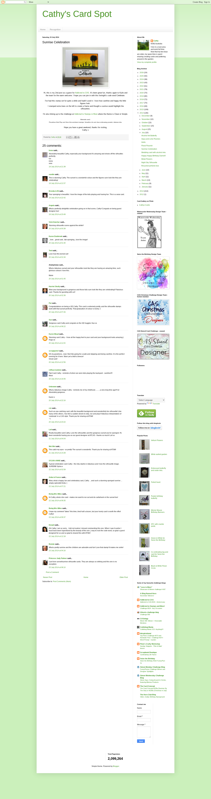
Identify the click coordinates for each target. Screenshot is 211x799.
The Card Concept (147, 686)
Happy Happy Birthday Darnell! (153, 156)
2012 (142, 194)
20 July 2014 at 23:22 (57, 422)
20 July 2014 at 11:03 (57, 343)
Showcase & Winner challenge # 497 (152, 589)
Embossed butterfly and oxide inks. (158, 469)
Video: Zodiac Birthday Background (152, 697)
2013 (142, 191)
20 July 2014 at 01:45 (57, 279)
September (146, 126)
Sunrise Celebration (149, 149)
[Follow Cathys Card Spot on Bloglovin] (149, 429)
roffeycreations (55, 370)
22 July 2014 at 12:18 (57, 536)
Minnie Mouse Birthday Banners (157, 511)
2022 (142, 86)
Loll (50, 430)
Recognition (55, 29)
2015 (142, 109)
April (144, 177)
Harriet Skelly (54, 286)
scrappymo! (54, 351)
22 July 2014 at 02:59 (57, 470)
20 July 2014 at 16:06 (57, 379)
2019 (142, 96)
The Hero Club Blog (148, 695)
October (145, 123)
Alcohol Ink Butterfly (149, 136)
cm (50, 408)
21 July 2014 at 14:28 (57, 453)
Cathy (156, 41)
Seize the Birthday (147, 659)
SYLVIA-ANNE (54, 461)
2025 (142, 76)
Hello (143, 142)
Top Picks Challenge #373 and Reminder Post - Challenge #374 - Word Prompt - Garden (152, 638)
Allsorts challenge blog (149, 612)
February (145, 183)
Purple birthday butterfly (157, 497)
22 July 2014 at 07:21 (57, 486)
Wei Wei (52, 446)
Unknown (52, 387)
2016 (142, 106)
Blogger (116, 766)
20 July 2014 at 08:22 (57, 326)
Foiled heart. (156, 482)
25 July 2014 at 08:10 (57, 567)
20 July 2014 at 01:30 (57, 243)
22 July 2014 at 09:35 (57, 501)
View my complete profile (147, 62)
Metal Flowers (146, 159)
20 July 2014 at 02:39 (57, 295)
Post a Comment (52, 572)
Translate (156, 404)
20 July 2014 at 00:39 (57, 229)
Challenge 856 (145, 614)
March (144, 180)
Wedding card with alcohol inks (153, 152)
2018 (142, 99)
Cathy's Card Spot (77, 14)
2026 (142, 73)
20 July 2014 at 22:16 (57, 400)
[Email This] (67, 137)
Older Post (124, 577)
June (144, 170)
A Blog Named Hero (148, 594)
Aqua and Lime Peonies (150, 139)
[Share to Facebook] (75, 137)
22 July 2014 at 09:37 (57, 517)
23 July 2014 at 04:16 (57, 551)
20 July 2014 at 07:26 (57, 312)
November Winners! (147, 596)
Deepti (51, 525)
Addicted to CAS (82, 93)
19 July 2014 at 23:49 (57, 214)
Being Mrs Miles (55, 494)
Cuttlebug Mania (146, 627)
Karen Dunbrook (55, 236)
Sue (50, 320)
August (145, 129)
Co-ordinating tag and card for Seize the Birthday (159, 554)
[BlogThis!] (70, 137)
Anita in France (55, 477)
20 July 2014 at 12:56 (57, 362)
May (143, 173)
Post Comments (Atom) (62, 581)
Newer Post (47, 577)
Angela (52, 205)
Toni (50, 251)
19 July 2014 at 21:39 (57, 167)
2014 (142, 113)
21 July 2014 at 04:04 (57, 439)
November (146, 119)
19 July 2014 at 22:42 (57, 198)
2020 (142, 93)
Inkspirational (145, 633)
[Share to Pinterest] (78, 137)
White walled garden (159, 454)
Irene (51, 150)
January (145, 187)
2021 (142, 89)
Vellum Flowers (157, 440)
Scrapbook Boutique (148, 652)
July (143, 133)
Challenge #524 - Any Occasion (151, 608)
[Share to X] (72, 137)
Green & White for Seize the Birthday (158, 539)
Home (43, 29)
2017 (142, 103)
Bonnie (52, 544)
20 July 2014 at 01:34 (57, 257)
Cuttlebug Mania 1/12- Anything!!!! (151, 629)
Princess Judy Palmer (58, 558)
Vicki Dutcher (54, 222)
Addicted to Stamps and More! (152, 606)
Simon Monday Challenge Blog (152, 667)
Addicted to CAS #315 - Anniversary (152, 602)
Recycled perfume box (150, 166)
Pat (50, 303)
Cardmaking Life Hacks (148, 654)
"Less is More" (146, 587)
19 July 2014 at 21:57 (57, 183)
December (146, 116)
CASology (144, 619)
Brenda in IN (54, 191)
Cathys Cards (144, 205)
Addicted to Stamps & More (85, 114)
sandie (51, 174)
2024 (142, 79)
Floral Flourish (147, 146)
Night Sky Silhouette (149, 162)
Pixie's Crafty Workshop (150, 644)
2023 (142, 83)
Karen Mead (54, 334)
